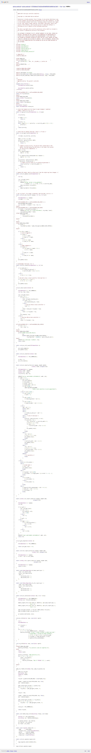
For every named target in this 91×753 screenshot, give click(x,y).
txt (85, 751)
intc (64, 6)
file (40, 9)
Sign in (88, 2)
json (89, 751)
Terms (15, 751)
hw (61, 6)
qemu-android (17, 6)
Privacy (11, 751)
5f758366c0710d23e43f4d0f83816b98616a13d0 (44, 6)
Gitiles (8, 751)
